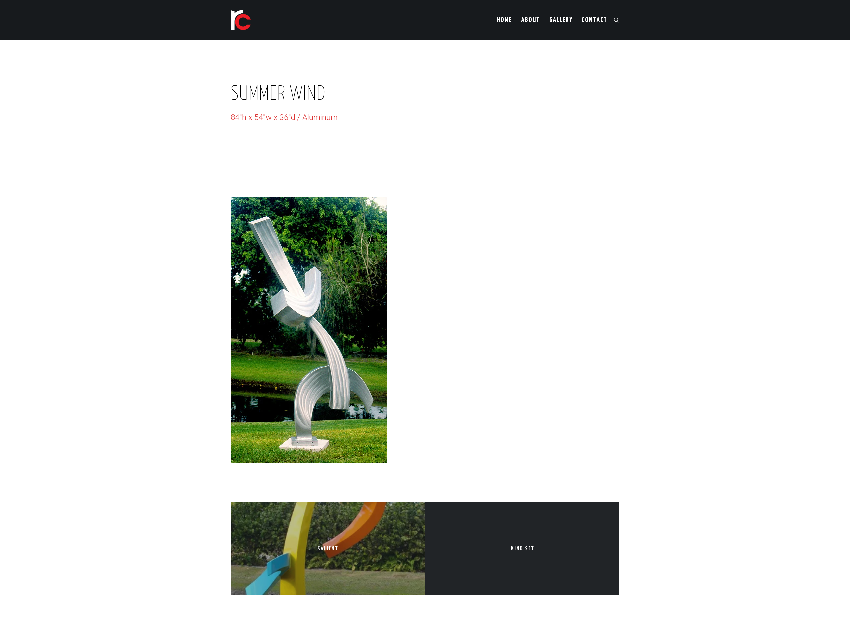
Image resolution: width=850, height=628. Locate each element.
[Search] (613, 20)
